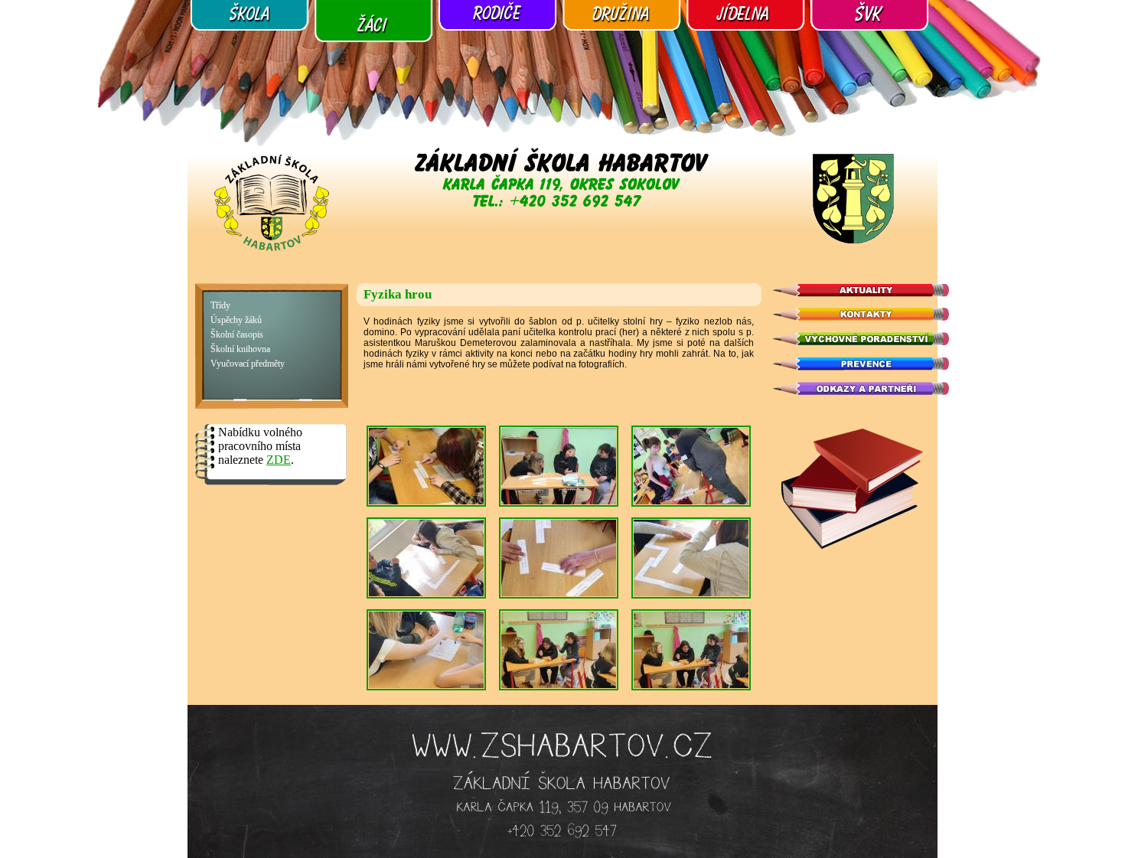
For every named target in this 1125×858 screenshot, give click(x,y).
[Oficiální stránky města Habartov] (853, 241)
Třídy (220, 306)
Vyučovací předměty (247, 364)
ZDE (278, 459)
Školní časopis (236, 335)
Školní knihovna (240, 349)
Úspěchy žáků (236, 320)
